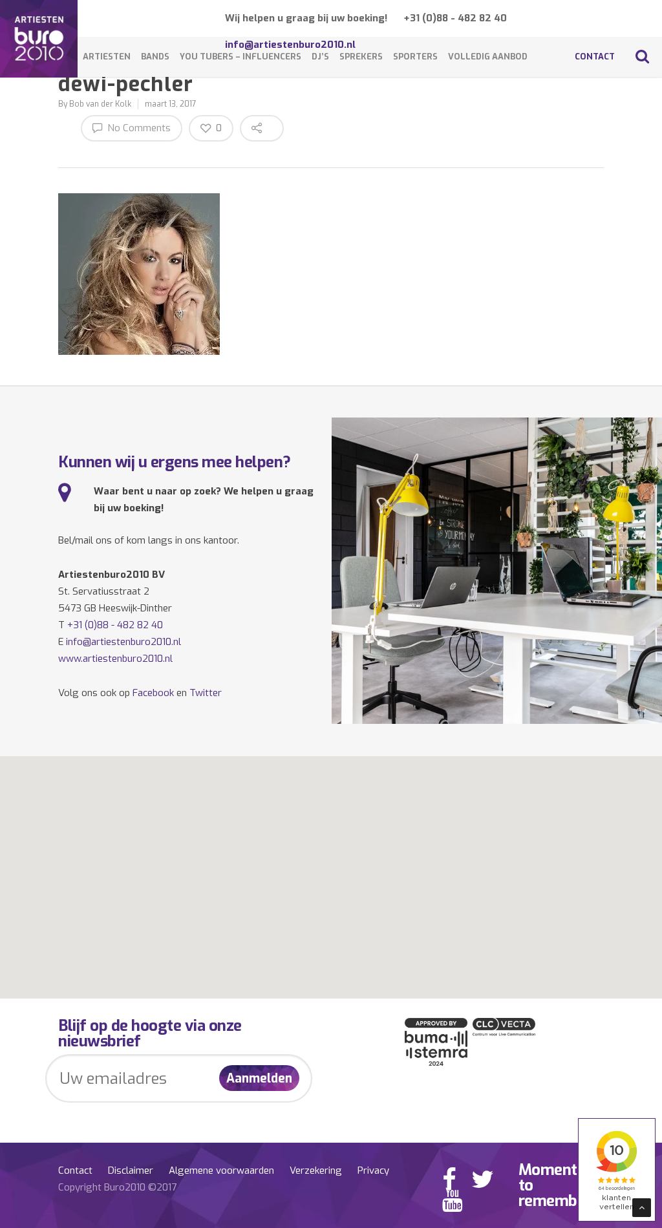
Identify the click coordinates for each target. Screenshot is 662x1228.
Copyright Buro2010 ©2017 (117, 1187)
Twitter (205, 692)
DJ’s (320, 56)
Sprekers (361, 56)
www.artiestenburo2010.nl (115, 658)
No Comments (138, 128)
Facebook (153, 692)
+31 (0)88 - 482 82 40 (455, 18)
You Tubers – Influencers (240, 56)
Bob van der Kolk (100, 104)
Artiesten (107, 56)
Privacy (373, 1170)
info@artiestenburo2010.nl (123, 641)
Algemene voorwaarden (221, 1170)
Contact (595, 56)
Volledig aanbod (488, 56)
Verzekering (316, 1170)
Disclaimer (130, 1170)
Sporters (415, 56)
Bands (155, 56)
